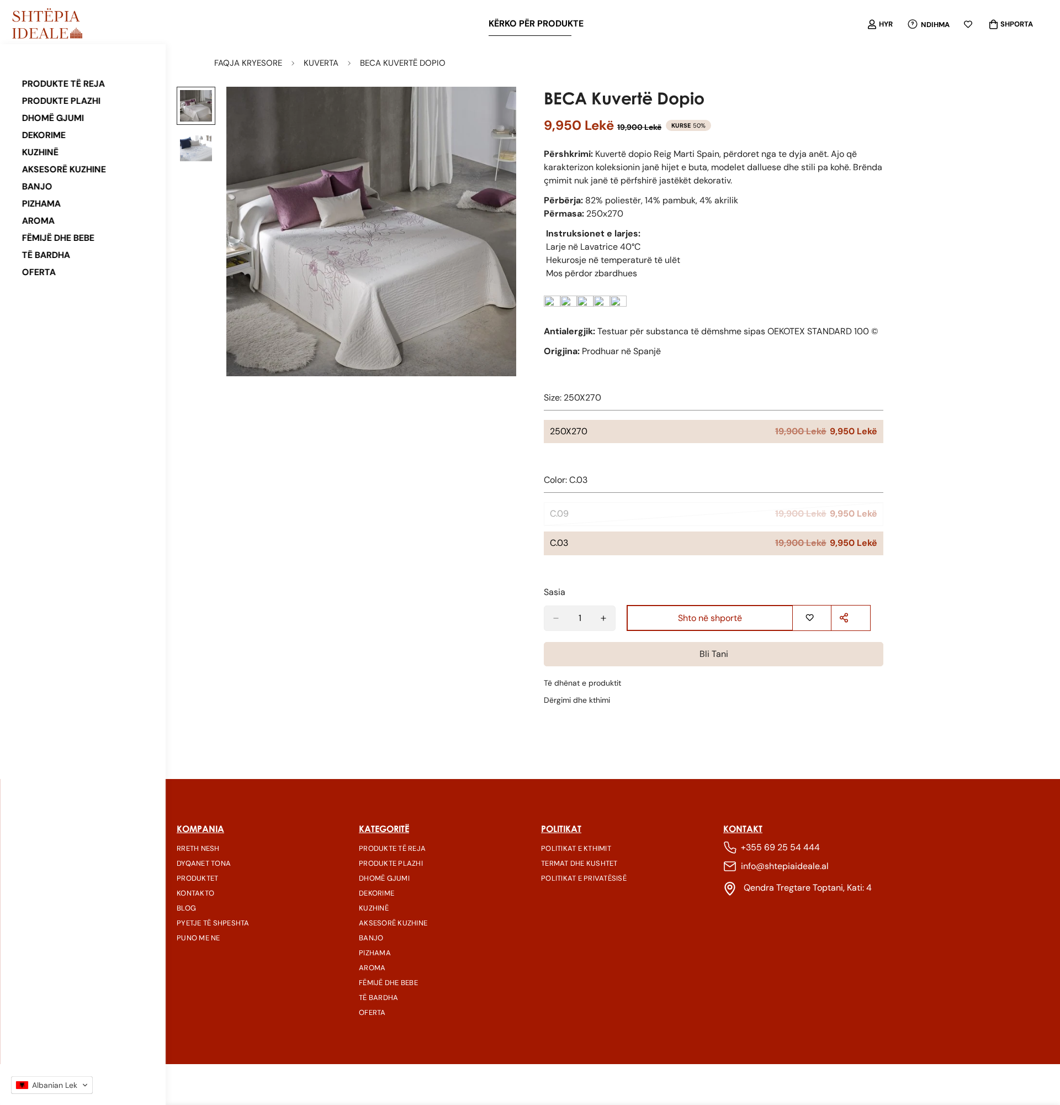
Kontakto (195, 893)
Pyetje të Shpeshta (213, 923)
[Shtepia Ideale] (47, 24)
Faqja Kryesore (248, 63)
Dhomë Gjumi (53, 118)
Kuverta (321, 63)
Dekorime (44, 135)
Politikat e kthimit (576, 848)
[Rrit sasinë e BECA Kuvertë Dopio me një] (603, 618)
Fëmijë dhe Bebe (58, 238)
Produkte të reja (63, 84)
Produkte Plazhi (61, 101)
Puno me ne (198, 938)
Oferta (39, 272)
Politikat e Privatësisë (584, 878)
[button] (52, 1085)
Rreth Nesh (198, 848)
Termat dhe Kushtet (579, 863)
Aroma (38, 221)
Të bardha (46, 255)
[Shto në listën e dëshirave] (810, 618)
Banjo (37, 186)
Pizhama (41, 203)
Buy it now (714, 654)
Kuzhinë (40, 152)
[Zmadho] (492, 110)
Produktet (197, 878)
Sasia (554, 592)
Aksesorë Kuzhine (64, 169)
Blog (186, 908)
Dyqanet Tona (204, 863)
